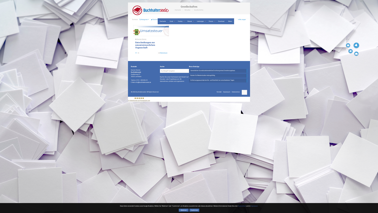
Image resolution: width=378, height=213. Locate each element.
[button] (356, 45)
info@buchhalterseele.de (143, 82)
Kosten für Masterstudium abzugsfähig (202, 75)
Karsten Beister (141, 39)
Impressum (226, 92)
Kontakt (219, 92)
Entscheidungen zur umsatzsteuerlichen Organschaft (145, 45)
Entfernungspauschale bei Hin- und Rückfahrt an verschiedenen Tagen (212, 80)
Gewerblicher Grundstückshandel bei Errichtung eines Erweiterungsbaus (212, 70)
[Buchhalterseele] (150, 10)
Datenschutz (236, 92)
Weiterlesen (163, 53)
